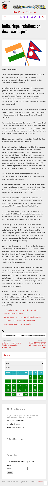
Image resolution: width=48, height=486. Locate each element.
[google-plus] (35, 17)
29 (30, 394)
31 (40, 394)
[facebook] (39, 17)
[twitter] (24, 17)
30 (35, 394)
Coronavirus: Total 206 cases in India (17, 324)
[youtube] (21, 17)
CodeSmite (40, 482)
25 (8, 394)
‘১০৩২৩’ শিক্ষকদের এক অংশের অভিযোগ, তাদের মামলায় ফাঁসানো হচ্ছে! (37, 345)
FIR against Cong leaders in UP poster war (19, 321)
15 (30, 386)
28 (26, 394)
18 (8, 390)
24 (40, 390)
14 (26, 386)
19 (14, 390)
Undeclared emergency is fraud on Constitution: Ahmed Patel (11, 345)
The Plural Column (24, 12)
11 (8, 386)
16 (35, 386)
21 (26, 390)
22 (30, 390)
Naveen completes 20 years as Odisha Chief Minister (23, 317)
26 (14, 394)
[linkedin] (28, 17)
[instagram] (32, 17)
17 (40, 386)
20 (20, 390)
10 (40, 381)
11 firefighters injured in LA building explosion (21, 310)
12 (14, 386)
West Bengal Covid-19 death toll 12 (16, 314)
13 (20, 386)
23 (35, 390)
